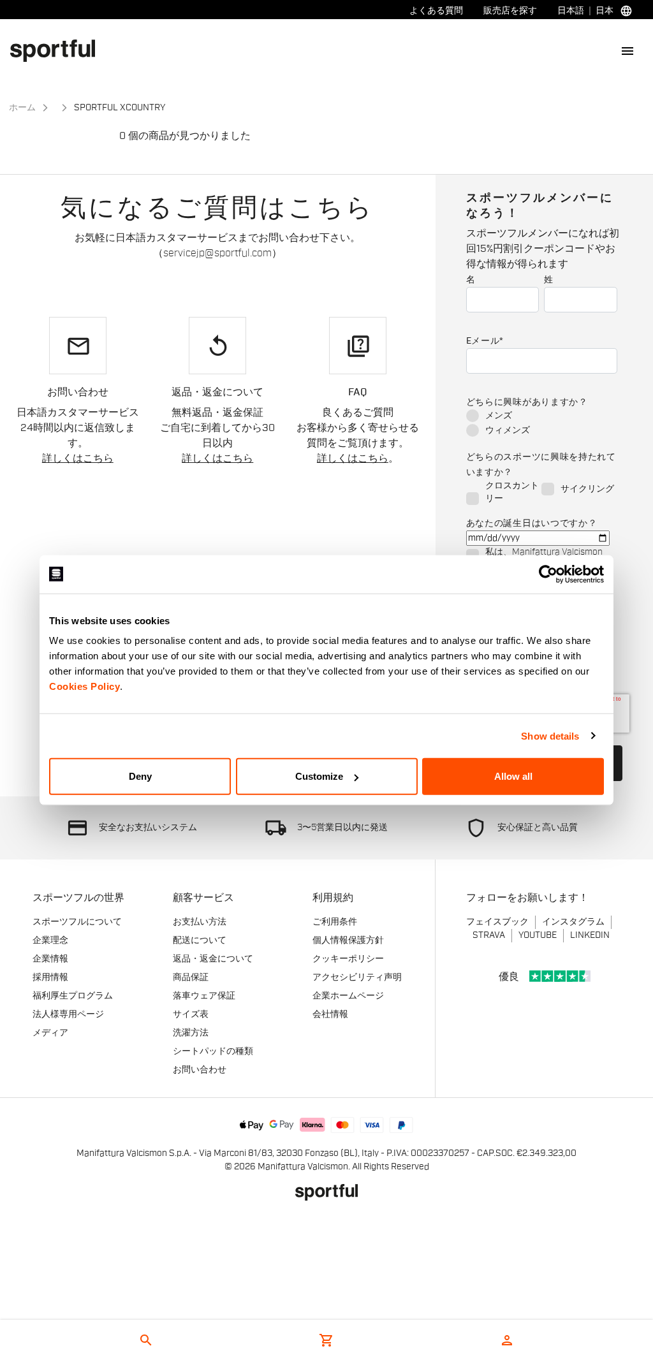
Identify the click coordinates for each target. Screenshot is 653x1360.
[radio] (541, 416)
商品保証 (191, 977)
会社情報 (330, 1014)
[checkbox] (541, 424)
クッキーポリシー (348, 958)
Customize (319, 776)
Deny (140, 776)
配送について (199, 940)
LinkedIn (590, 935)
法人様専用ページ (68, 1014)
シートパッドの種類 (213, 1051)
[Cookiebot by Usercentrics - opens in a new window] (548, 573)
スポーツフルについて (77, 922)
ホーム (22, 107)
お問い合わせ (199, 1069)
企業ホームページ (348, 995)
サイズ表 (191, 1014)
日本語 (570, 10)
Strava (489, 935)
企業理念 (50, 940)
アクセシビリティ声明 (357, 977)
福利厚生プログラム (73, 995)
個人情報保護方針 (348, 940)
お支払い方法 (199, 922)
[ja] (57, 50)
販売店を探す (510, 10)
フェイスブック (497, 922)
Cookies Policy (84, 686)
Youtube (537, 935)
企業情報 (50, 958)
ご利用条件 (334, 922)
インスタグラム (573, 922)
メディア (50, 1032)
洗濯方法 (191, 1032)
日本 (604, 10)
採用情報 (50, 977)
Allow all (513, 776)
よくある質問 (436, 10)
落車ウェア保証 (204, 995)
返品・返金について (213, 958)
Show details (550, 735)
